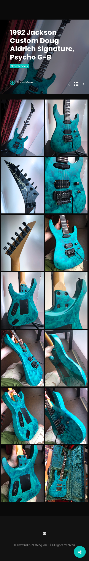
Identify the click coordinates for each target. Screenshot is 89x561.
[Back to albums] (76, 84)
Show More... (25, 82)
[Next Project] (83, 83)
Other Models (19, 66)
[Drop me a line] (44, 533)
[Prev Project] (69, 83)
